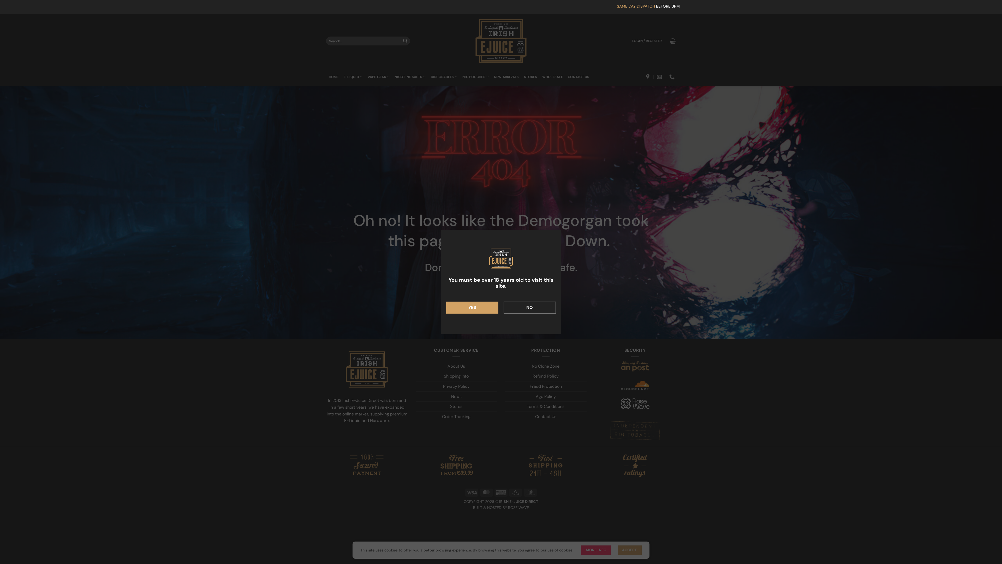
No (529, 307)
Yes (472, 307)
